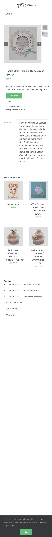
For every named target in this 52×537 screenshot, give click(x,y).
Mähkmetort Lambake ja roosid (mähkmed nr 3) (38, 256)
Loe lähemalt (44, 520)
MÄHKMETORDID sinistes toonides (22, 290)
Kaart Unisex (14, 204)
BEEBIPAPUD (12, 309)
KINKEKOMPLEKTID (15, 303)
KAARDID (21, 109)
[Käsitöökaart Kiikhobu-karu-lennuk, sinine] (38, 190)
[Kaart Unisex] (13, 190)
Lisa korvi (14, 95)
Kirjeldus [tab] (8, 122)
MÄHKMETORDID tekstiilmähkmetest (24, 296)
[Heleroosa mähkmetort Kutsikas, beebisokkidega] (13, 236)
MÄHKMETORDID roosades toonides (23, 284)
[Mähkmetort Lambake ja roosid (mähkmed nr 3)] (38, 236)
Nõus (26, 532)
